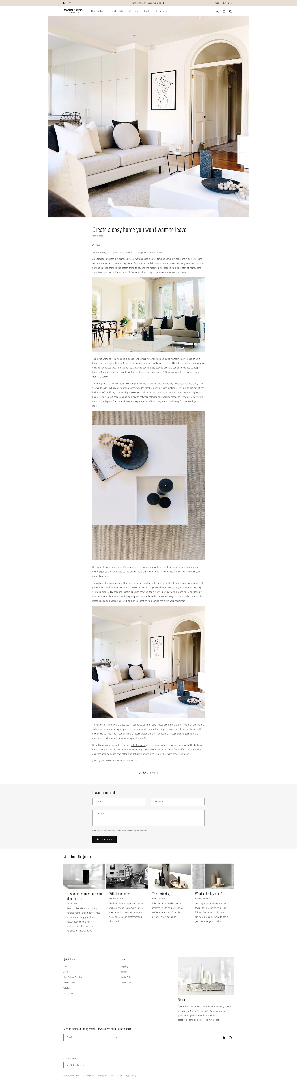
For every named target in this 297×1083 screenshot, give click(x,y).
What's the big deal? (208, 893)
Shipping (124, 966)
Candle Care (126, 982)
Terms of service (116, 1076)
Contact (66, 966)
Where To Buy (69, 982)
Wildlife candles (120, 893)
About (66, 971)
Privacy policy (102, 1076)
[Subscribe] (115, 1037)
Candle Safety (127, 977)
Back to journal (150, 772)
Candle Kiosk (75, 1076)
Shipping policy (130, 1076)
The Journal (68, 993)
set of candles (138, 745)
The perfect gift (162, 893)
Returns (124, 971)
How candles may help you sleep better (84, 896)
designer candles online (104, 754)
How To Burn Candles (72, 977)
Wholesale (67, 988)
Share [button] (97, 244)
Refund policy (88, 1076)
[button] (98, 11)
